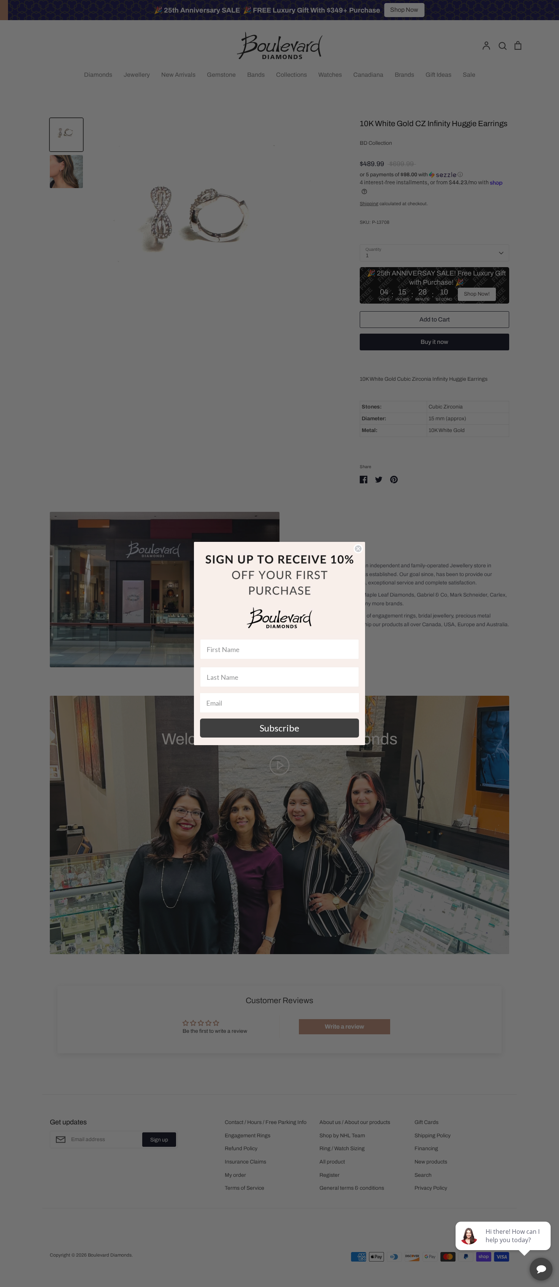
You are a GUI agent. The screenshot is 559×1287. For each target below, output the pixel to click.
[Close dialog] (358, 548)
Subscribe (279, 727)
